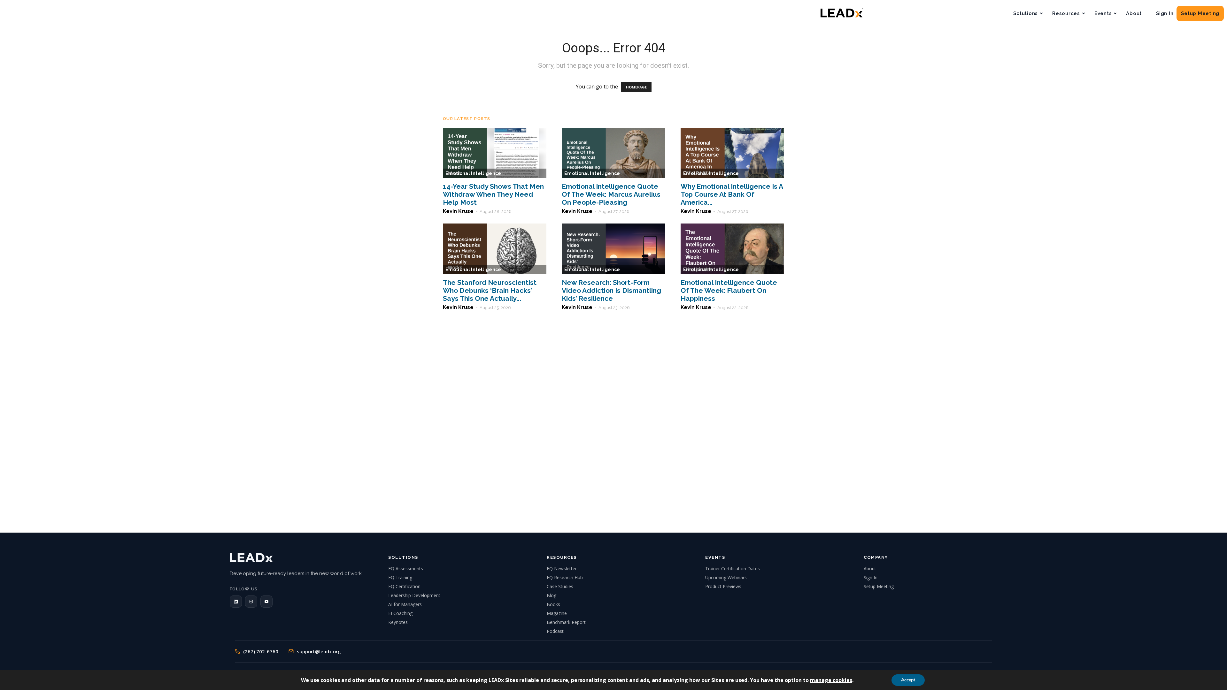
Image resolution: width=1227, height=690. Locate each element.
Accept (908, 680)
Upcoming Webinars (726, 577)
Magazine (557, 613)
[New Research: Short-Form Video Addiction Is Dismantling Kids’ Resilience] (613, 249)
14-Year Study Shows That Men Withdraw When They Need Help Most (493, 194)
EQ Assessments (405, 568)
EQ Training (400, 577)
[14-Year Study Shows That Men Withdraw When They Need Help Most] (494, 153)
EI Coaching (400, 613)
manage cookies (831, 680)
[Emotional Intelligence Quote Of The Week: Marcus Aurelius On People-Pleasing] (613, 153)
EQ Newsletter (562, 568)
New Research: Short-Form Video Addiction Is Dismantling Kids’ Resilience (611, 290)
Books (553, 604)
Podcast (555, 631)
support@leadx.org (319, 651)
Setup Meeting (1200, 13)
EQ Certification (404, 586)
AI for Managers (405, 604)
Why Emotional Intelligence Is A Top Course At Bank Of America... (732, 194)
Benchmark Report (566, 622)
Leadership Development (414, 595)
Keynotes (398, 622)
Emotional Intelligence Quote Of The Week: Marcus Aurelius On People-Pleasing (611, 194)
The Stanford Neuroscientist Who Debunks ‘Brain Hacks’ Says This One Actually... (489, 290)
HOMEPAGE (636, 87)
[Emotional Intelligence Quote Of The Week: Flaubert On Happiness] (732, 249)
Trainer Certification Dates (732, 568)
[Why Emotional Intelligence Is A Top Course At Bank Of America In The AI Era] (732, 153)
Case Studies (560, 586)
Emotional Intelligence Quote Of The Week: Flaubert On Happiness (729, 290)
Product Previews (723, 586)
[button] (236, 601)
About (1134, 13)
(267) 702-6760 (260, 651)
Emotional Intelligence (473, 173)
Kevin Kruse (458, 211)
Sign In (1164, 13)
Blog (551, 595)
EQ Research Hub (565, 577)
